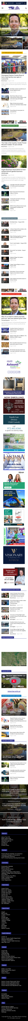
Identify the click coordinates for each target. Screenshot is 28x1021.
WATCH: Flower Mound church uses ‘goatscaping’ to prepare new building (18, 207)
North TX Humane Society (8, 1010)
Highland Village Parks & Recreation (11, 873)
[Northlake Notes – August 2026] (14, 820)
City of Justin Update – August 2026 (18, 243)
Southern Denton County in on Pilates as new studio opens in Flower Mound (17, 330)
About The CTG (5, 837)
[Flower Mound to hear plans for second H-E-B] (5, 112)
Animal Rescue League (7, 1006)
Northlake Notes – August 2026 (17, 222)
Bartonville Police (6, 890)
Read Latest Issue (6, 838)
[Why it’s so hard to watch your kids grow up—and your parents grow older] (14, 25)
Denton (3, 916)
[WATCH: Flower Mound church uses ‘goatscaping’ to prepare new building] (5, 207)
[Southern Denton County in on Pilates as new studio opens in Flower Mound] (5, 330)
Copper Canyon (5, 914)
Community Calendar (7, 866)
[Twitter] (17, 372)
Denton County (5, 928)
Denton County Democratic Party (10, 981)
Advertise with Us (6, 841)
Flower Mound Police (7, 898)
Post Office (4, 874)
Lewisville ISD (5, 953)
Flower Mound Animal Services (9, 1008)
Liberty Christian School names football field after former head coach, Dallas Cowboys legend (17, 595)
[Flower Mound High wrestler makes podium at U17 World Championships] (5, 602)
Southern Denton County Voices (9, 218)
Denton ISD (4, 952)
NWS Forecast (5, 995)
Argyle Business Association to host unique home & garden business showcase (13, 171)
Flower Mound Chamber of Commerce (11, 853)
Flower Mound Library (7, 869)
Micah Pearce (4, 80)
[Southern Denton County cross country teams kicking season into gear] (5, 624)
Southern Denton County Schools (11, 695)
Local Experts (4, 26)
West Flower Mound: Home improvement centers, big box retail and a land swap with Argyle (18, 97)
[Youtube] (19, 372)
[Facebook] (9, 372)
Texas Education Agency (8, 960)
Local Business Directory (8, 856)
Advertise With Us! (6, 671)
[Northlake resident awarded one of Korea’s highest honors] (5, 90)
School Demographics (7, 959)
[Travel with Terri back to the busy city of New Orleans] (5, 200)
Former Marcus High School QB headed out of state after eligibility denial (18, 631)
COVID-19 (4, 937)
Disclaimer (4, 844)
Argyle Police (5, 888)
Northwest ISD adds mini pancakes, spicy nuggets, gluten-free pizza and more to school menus (13, 711)
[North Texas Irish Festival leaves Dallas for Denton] (5, 193)
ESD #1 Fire (4, 895)
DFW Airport (4, 971)
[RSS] (14, 372)
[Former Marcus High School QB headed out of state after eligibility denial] (5, 631)
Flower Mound (5, 918)
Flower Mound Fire (6, 896)
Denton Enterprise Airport (8, 970)
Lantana (3, 921)
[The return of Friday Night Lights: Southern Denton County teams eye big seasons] (5, 616)
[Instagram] (11, 372)
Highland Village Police (7, 900)
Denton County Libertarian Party (10, 982)
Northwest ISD (5, 955)
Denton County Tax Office (8, 876)
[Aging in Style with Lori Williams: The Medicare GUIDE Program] (5, 337)
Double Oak (4, 917)
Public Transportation (7, 877)
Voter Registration (6, 880)
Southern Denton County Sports (11, 589)
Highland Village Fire (7, 899)
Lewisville (4, 923)
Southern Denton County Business (11, 294)
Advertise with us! (14, 691)
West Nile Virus (5, 942)
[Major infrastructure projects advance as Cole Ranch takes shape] (5, 105)
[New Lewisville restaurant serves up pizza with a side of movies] (5, 344)
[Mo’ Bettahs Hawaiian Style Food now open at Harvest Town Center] (5, 351)
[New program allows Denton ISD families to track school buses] (5, 734)
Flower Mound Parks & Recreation (10, 871)
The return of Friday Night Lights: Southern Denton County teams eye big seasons (18, 616)
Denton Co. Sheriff (6, 891)
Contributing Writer (5, 320)
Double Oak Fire (5, 894)
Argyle (3, 912)
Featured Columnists (8, 740)
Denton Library (5, 867)
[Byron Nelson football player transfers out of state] (5, 609)
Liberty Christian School (8, 956)
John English (12, 619)
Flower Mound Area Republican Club (11, 985)
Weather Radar (5, 998)
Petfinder (3, 1012)
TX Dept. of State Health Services (10, 941)
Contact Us (4, 842)
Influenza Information (7, 939)
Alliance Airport (5, 973)
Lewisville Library (6, 870)
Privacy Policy (5, 845)
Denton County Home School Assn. (11, 957)
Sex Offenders (5, 903)
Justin (3, 924)
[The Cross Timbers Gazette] (14, 8)
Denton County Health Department (10, 938)
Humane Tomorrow (6, 1009)
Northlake (4, 925)
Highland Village (5, 920)
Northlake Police (5, 902)
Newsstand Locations (7, 839)
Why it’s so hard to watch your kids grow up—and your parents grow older (13, 317)
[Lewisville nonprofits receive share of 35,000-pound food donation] (5, 186)
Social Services (5, 878)
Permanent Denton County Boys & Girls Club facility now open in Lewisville (12, 77)
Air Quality (4, 994)
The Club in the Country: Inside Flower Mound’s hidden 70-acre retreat (13, 144)
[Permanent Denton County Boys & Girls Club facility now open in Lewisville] (14, 65)
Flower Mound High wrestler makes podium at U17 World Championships (18, 602)
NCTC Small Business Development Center (13, 858)
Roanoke (3, 927)
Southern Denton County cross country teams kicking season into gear (17, 623)
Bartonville (4, 913)
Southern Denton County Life (8, 43)
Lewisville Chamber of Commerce (10, 855)
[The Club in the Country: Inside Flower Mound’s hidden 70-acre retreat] (14, 135)
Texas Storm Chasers (7, 996)
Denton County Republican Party (10, 984)
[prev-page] (2, 117)
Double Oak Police (6, 892)
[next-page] (5, 117)
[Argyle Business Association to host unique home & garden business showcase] (14, 161)
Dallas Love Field (6, 968)
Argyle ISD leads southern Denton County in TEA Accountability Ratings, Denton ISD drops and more (18, 720)
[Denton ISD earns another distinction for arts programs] (5, 727)
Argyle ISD (4, 950)
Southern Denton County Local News (12, 52)
